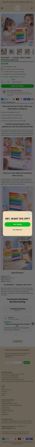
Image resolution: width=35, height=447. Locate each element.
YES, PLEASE (17, 224)
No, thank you (17, 230)
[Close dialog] (30, 213)
